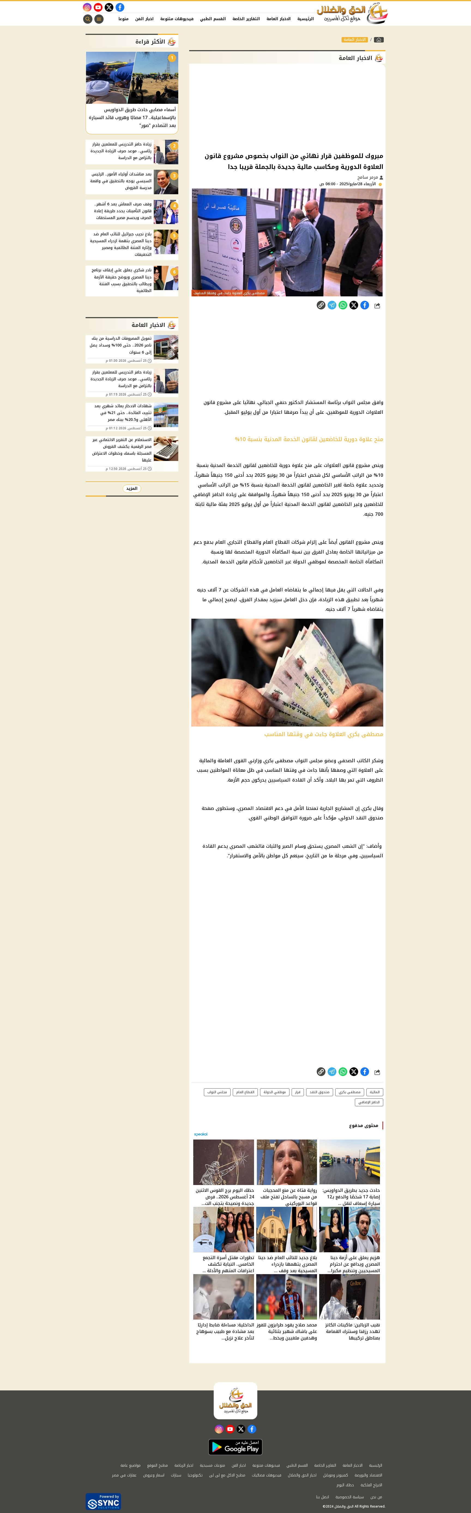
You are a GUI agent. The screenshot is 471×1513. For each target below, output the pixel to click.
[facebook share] (364, 305)
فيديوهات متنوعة (177, 19)
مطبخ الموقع (157, 1465)
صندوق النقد (320, 1092)
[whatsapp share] (343, 305)
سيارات (176, 1475)
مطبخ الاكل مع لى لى (227, 1475)
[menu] (99, 19)
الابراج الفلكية (371, 1485)
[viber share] (332, 305)
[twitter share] (353, 305)
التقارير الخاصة (246, 19)
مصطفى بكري (350, 1092)
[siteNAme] (352, 13)
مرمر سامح (368, 177)
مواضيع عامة (130, 1465)
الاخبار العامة (279, 19)
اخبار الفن (144, 19)
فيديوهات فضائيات (266, 1475)
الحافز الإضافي (369, 1102)
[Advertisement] (287, 107)
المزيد (132, 488)
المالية (375, 1092)
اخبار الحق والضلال (302, 1475)
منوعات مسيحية (212, 1465)
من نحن (376, 1497)
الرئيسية (305, 19)
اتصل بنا (322, 1497)
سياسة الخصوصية (350, 1497)
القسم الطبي (213, 19)
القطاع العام (245, 1092)
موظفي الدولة (275, 1092)
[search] (88, 19)
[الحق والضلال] (379, 39)
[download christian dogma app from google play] (235, 1447)
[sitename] (235, 1401)
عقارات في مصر (124, 1475)
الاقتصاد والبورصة (368, 1475)
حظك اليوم (345, 1485)
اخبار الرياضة (183, 1465)
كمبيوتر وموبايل (335, 1475)
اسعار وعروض (153, 1475)
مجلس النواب (217, 1092)
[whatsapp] (321, 305)
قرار (297, 1092)
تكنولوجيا (195, 1475)
